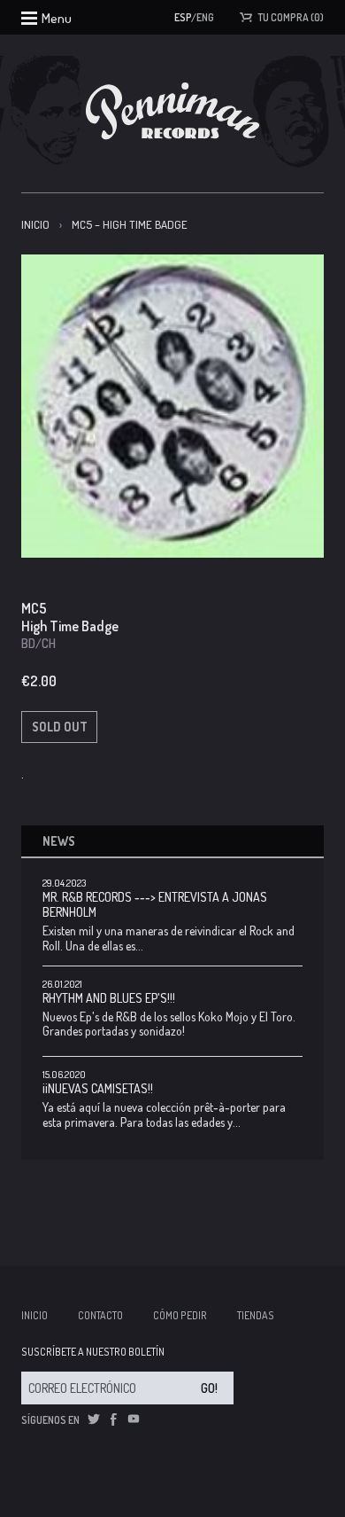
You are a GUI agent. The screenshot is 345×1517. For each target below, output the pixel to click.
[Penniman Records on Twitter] (94, 1419)
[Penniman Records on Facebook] (113, 1419)
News (58, 840)
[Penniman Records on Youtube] (134, 1419)
